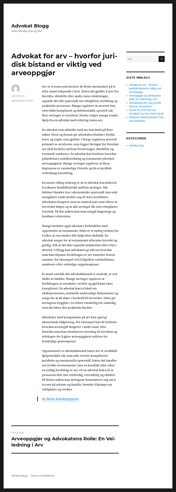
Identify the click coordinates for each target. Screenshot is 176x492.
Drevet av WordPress (42, 475)
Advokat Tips (136, 145)
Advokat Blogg (30, 26)
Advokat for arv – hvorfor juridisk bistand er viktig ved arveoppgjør (145, 88)
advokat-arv (18, 95)
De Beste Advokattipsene (60, 399)
